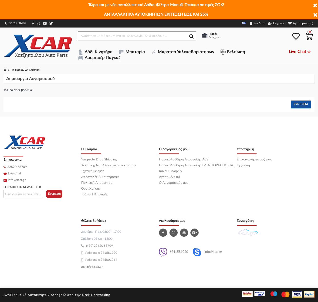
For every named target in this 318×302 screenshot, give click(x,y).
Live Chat (14, 173)
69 (100, 252)
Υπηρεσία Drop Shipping (99, 159)
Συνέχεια (301, 104)
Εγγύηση (243, 165)
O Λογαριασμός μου (174, 182)
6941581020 (178, 251)
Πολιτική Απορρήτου (96, 182)
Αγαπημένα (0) (169, 177)
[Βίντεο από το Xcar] (184, 233)
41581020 (109, 252)
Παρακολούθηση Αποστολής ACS (183, 159)
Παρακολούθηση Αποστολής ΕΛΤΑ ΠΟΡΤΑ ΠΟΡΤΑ (196, 165)
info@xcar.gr (17, 180)
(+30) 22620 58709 (99, 245)
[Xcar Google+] (195, 233)
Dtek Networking (96, 295)
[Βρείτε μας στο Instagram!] (174, 233)
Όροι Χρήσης (91, 188)
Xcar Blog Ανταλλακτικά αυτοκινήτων (108, 165)
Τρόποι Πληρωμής (94, 194)
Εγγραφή (54, 193)
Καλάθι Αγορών (170, 171)
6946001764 (108, 259)
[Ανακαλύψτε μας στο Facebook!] (163, 233)
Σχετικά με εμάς (92, 171)
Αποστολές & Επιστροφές (100, 177)
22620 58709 (17, 23)
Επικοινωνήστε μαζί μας (254, 159)
